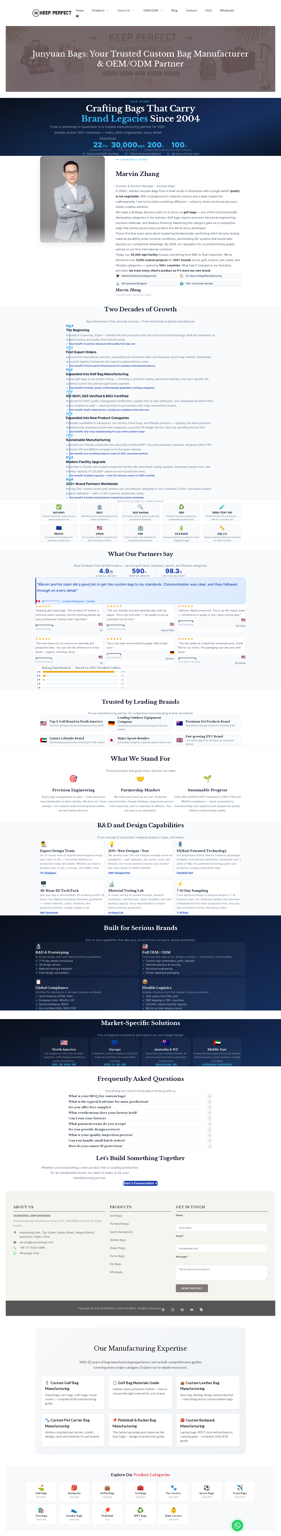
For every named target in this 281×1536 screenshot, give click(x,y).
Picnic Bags (117, 1256)
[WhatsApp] (237, 1525)
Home (80, 10)
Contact (191, 10)
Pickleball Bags (119, 1223)
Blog (174, 10)
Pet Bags (115, 1264)
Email (180, 1235)
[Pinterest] (201, 1308)
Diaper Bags (117, 1248)
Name (179, 1215)
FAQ (208, 10)
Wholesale (227, 10)
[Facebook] (182, 1308)
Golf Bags (116, 1215)
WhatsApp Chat (29, 1253)
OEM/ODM (150, 10)
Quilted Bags (118, 1239)
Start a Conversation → (140, 1183)
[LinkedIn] (163, 1308)
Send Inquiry (192, 1288)
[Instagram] (172, 1308)
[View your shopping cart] (77, 15)
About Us (124, 10)
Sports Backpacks (121, 1231)
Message (182, 1256)
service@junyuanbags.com (36, 1242)
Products (98, 10)
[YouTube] (191, 1308)
